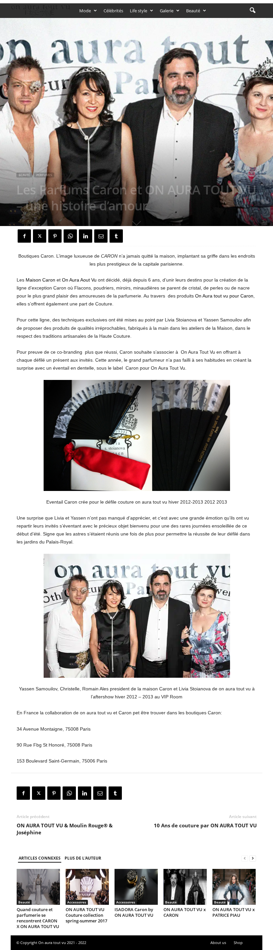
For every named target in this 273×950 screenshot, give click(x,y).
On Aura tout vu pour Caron (224, 295)
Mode (85, 11)
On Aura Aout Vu (79, 280)
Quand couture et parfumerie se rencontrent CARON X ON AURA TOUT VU (38, 917)
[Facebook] (24, 236)
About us (218, 942)
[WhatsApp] (70, 236)
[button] (252, 10)
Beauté (193, 11)
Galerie (166, 11)
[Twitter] (39, 236)
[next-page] (252, 858)
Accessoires (76, 902)
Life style (138, 11)
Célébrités (113, 11)
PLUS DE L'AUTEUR (83, 858)
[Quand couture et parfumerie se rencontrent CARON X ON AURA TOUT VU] (38, 887)
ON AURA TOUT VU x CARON (184, 912)
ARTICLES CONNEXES (40, 858)
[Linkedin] (85, 236)
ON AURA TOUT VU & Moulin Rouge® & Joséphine (65, 829)
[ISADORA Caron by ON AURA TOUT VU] (136, 887)
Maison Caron (40, 280)
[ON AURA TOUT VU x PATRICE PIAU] (234, 887)
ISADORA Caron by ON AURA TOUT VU (134, 912)
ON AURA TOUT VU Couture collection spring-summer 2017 (86, 915)
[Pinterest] (55, 236)
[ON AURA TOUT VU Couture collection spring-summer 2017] (87, 887)
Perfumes (44, 175)
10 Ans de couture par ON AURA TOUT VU (205, 825)
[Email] (101, 236)
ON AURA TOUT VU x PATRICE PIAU (233, 912)
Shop (238, 942)
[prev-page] (244, 858)
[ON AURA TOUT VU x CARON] (185, 887)
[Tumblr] (116, 236)
